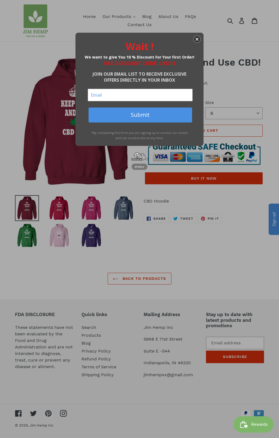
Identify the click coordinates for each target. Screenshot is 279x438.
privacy (139, 167)
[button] (197, 39)
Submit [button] (140, 114)
